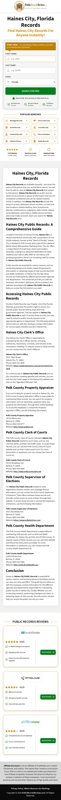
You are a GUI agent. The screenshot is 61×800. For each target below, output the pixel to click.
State (8, 77)
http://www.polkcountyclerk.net (27, 471)
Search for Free (30, 91)
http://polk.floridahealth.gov (25, 565)
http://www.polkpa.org (23, 426)
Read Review (46, 652)
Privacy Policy (17, 788)
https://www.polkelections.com (27, 520)
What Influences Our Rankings (37, 788)
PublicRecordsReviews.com (33, 792)
